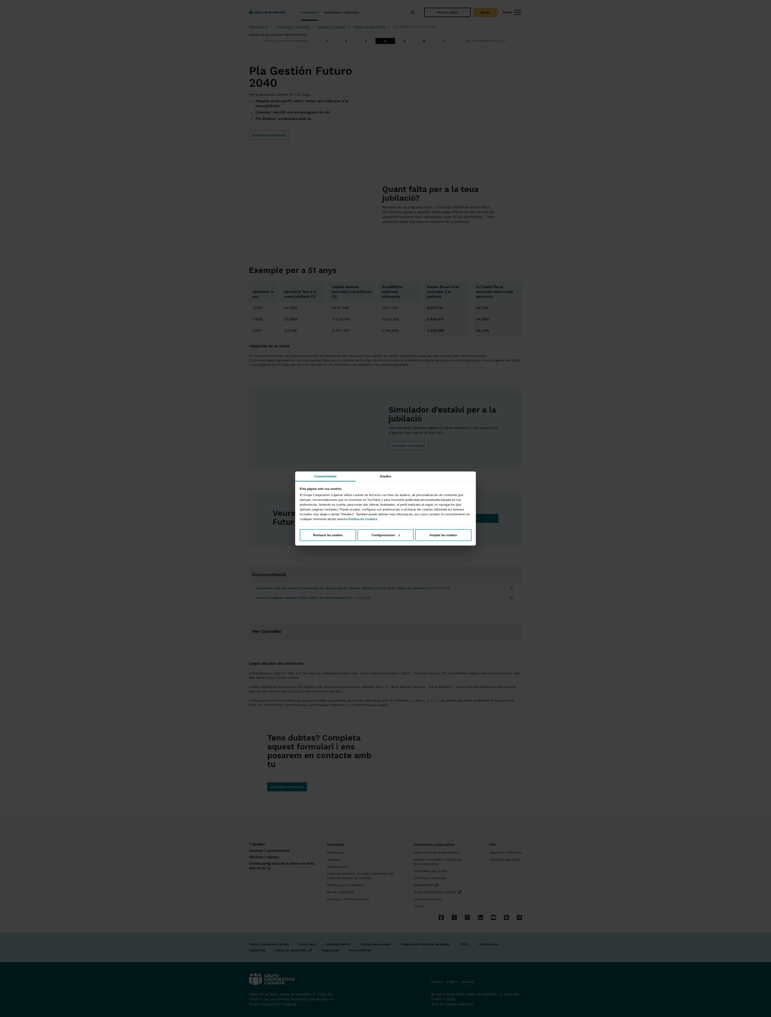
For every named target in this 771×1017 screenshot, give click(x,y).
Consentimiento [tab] (325, 476)
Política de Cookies (362, 519)
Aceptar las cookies (443, 535)
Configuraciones (383, 535)
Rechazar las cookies (328, 535)
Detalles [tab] (385, 476)
